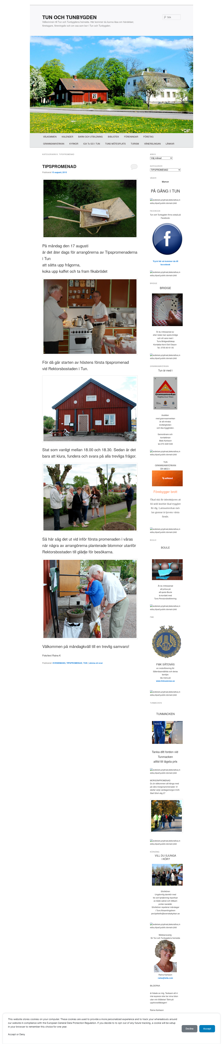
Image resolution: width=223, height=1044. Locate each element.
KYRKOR (73, 143)
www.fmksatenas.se (165, 680)
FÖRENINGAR (131, 136)
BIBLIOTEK (113, 136)
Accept (207, 1028)
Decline (189, 1028)
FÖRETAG (148, 136)
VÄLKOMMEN (49, 136)
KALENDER (67, 136)
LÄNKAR (170, 143)
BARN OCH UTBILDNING (90, 136)
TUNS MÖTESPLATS (115, 143)
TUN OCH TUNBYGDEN (69, 17)
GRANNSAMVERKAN (53, 143)
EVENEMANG (59, 662)
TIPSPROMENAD (59, 166)
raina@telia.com (165, 977)
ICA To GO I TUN (91, 143)
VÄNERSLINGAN (152, 143)
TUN (85, 662)
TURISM (135, 143)
